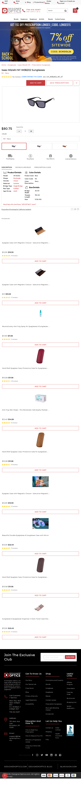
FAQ (47, 739)
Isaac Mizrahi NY (24, 65)
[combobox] (57, 10)
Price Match (71, 688)
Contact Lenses (60, 19)
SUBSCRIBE (70, 657)
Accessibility (30, 704)
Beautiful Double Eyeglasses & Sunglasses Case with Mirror (25, 535)
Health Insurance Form (58, 736)
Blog (27, 692)
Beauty (50, 19)
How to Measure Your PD (34, 736)
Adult (15, 191)
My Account (71, 698)
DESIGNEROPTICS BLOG (40, 767)
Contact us (49, 728)
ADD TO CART (40, 261)
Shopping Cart (71, 702)
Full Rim (16, 188)
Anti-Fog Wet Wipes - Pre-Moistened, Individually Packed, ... (25, 410)
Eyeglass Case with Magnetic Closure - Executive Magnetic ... (26, 243)
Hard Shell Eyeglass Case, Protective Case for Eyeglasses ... (25, 368)
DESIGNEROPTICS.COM (15, 767)
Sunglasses (12, 65)
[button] (7, 77)
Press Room (30, 688)
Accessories (50, 714)
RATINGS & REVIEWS (23, 167)
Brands (48, 684)
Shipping (49, 731)
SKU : (45, 77)
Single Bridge (18, 186)
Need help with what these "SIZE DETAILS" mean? (19, 204)
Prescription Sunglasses (41, 65)
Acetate (16, 183)
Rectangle (17, 178)
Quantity (19, 127)
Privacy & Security (32, 696)
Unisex (16, 181)
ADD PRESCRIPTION (59, 83)
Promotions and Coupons (54, 680)
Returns (48, 735)
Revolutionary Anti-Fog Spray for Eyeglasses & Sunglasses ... (25, 326)
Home (4, 65)
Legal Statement (31, 700)
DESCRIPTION (7, 167)
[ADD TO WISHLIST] (76, 83)
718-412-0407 (33, 10)
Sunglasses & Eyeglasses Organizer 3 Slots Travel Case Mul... (25, 619)
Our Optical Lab (31, 684)
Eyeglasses (49, 692)
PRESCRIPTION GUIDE (42, 167)
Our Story (29, 680)
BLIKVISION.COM (68, 767)
